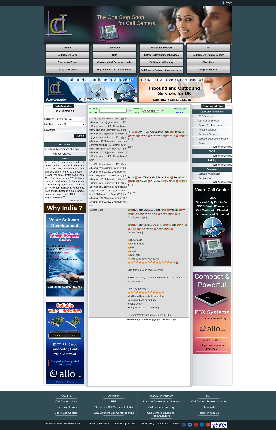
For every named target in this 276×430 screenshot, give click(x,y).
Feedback (104, 423)
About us (66, 395)
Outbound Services (208, 134)
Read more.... (77, 200)
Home (67, 47)
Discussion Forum (67, 62)
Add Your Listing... (62, 153)
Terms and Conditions (169, 423)
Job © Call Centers (66, 412)
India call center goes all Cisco (63, 149)
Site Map (131, 423)
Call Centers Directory (161, 62)
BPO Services (205, 116)
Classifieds (208, 62)
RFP (114, 55)
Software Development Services (161, 55)
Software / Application (209, 174)
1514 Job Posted (65, 110)
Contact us (118, 423)
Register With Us (208, 69)
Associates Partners (161, 47)
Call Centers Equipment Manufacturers (161, 70)
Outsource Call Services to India (114, 62)
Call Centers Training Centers (208, 55)
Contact (202, 143)
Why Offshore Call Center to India (114, 69)
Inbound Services (207, 129)
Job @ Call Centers (67, 69)
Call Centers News (68, 55)
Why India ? (65, 207)
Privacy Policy (147, 423)
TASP (208, 47)
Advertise (114, 47)
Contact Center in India (210, 125)
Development (205, 178)
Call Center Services (208, 120)
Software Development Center (213, 138)
